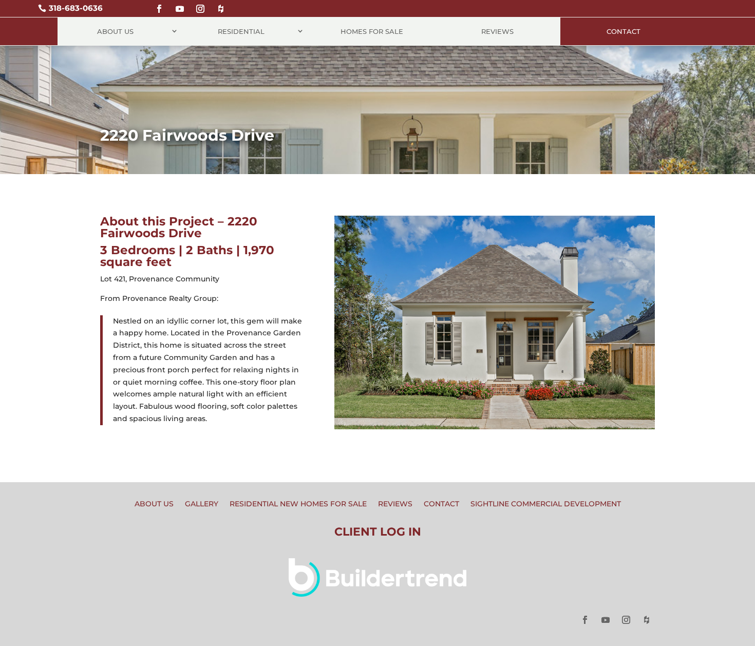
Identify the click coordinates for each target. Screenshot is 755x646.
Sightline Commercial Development (545, 504)
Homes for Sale (372, 31)
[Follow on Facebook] (159, 4)
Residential (241, 31)
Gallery (201, 504)
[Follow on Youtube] (180, 4)
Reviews (497, 31)
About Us (115, 31)
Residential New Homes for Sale (298, 504)
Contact (623, 31)
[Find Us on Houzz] (221, 4)
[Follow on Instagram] (200, 4)
